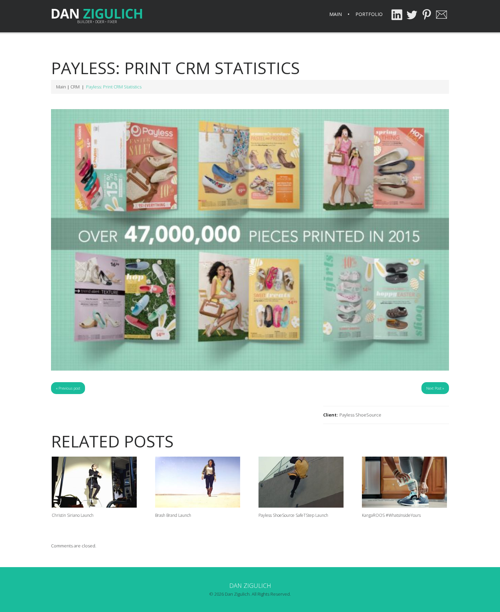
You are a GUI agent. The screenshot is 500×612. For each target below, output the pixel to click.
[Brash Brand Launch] (198, 482)
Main (335, 14)
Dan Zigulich (250, 585)
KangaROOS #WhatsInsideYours (391, 515)
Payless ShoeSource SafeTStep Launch (293, 515)
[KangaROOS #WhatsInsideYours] (405, 482)
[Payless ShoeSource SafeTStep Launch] (302, 482)
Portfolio (369, 14)
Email (441, 14)
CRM (75, 87)
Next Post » (435, 388)
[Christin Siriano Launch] (95, 482)
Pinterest (426, 14)
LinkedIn (396, 14)
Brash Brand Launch (173, 515)
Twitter (411, 14)
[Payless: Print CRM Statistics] (250, 240)
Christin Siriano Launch (73, 515)
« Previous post (68, 388)
